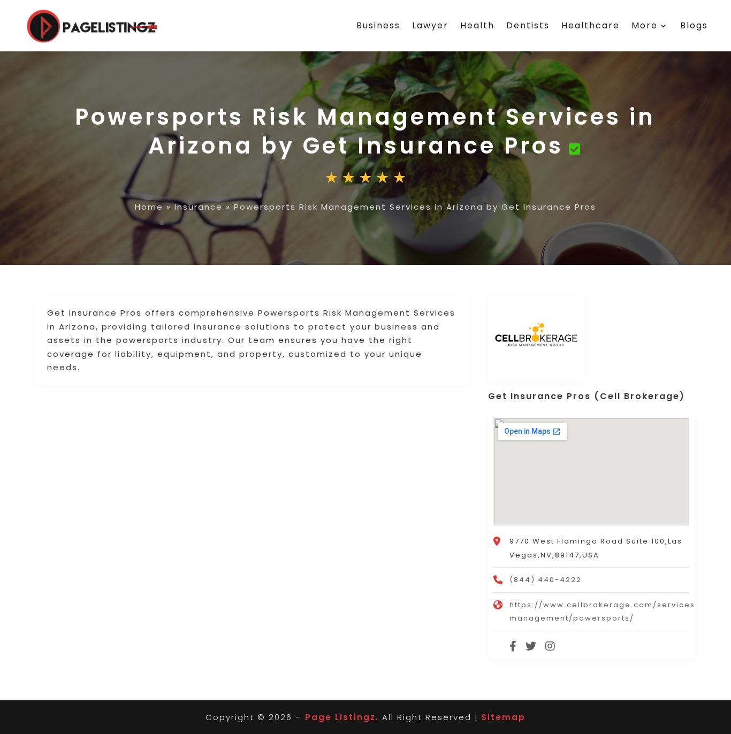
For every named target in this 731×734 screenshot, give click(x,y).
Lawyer (430, 25)
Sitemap (503, 717)
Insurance (198, 206)
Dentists (528, 25)
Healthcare (590, 25)
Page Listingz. (342, 717)
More (644, 25)
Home (149, 206)
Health (477, 25)
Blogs (694, 25)
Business (378, 25)
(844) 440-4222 (545, 580)
